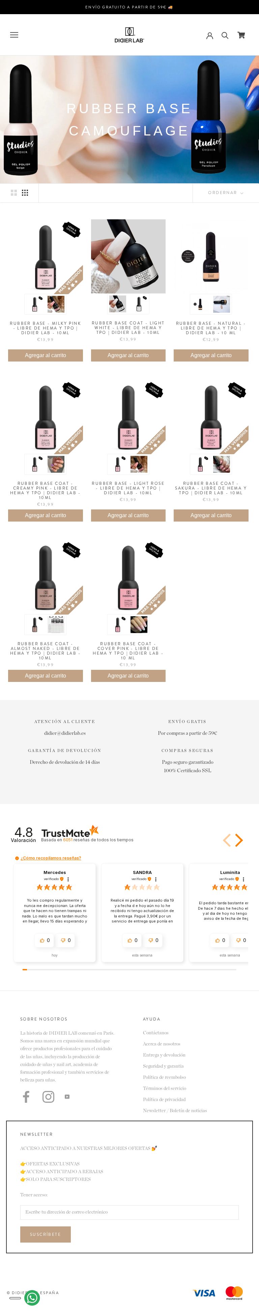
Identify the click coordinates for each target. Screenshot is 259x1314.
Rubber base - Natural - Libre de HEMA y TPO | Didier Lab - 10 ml (211, 328)
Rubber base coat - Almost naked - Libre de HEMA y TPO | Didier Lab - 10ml (45, 651)
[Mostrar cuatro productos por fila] (25, 193)
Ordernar (223, 193)
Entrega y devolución (164, 1055)
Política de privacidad (164, 1099)
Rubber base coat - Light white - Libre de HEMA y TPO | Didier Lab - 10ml (128, 328)
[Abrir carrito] (241, 35)
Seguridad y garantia (163, 1066)
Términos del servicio (164, 1088)
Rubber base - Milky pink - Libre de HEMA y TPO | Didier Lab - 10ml (45, 328)
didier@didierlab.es (65, 733)
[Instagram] (48, 1097)
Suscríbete (45, 1234)
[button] (238, 840)
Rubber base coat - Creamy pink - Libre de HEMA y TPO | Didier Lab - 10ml (45, 490)
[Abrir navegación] (14, 35)
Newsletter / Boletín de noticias (175, 1110)
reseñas (98, 839)
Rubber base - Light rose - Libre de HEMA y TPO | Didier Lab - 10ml (128, 488)
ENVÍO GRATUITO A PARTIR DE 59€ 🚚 (129, 7)
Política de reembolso (164, 1077)
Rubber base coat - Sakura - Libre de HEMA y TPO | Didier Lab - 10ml (211, 488)
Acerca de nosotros (161, 1044)
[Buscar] (225, 34)
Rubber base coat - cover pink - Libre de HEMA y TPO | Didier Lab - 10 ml (128, 651)
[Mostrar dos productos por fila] (14, 193)
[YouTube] (67, 1097)
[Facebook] (26, 1097)
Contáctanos (156, 1033)
